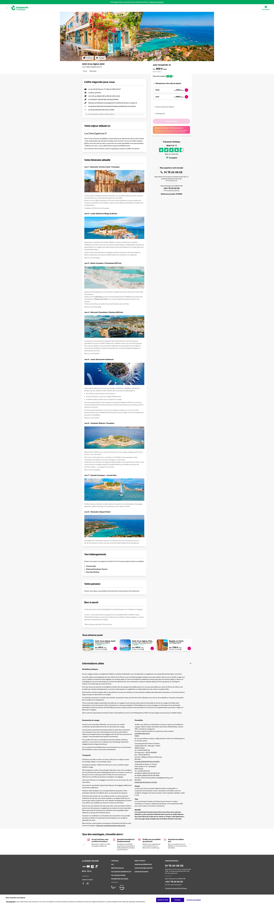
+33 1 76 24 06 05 (171, 188)
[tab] (171, 83)
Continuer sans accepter (194, 900)
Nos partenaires (10, 902)
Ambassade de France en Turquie (146, 782)
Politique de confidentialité (121, 872)
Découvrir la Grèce (156, 2)
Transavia (115, 861)
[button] (137, 663)
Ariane (137, 736)
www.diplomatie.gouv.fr (142, 733)
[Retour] (6, 8)
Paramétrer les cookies (119, 879)
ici (158, 848)
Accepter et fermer (163, 900)
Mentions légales (117, 868)
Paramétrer (177, 900)
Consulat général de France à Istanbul (147, 761)
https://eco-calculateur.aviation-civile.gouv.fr (110, 825)
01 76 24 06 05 (173, 172)
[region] (137, 900)
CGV (112, 864)
